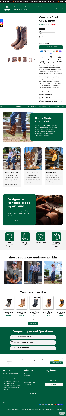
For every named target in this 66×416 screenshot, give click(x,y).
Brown (42, 29)
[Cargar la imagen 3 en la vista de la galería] (19, 59)
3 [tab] (33, 285)
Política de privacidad (39, 409)
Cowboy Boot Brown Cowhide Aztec (48, 312)
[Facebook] (1, 20)
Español (6, 405)
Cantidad (41, 36)
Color (40, 26)
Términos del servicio (50, 409)
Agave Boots (9, 409)
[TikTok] (1, 26)
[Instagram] (1, 23)
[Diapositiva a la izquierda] (4, 59)
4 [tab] (34, 285)
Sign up (53, 384)
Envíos (25, 373)
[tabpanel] (13, 272)
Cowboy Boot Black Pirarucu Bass (34, 312)
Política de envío (59, 409)
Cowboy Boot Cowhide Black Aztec (8, 312)
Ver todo (33, 323)
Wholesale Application (29, 382)
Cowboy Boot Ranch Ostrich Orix (21, 312)
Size (40, 31)
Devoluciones (27, 375)
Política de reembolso (29, 409)
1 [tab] (30, 285)
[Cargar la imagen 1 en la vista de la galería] (8, 59)
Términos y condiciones (30, 380)
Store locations (27, 384)
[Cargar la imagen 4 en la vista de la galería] (25, 59)
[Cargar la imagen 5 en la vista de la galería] (30, 59)
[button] (20, 6)
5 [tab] (35, 285)
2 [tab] (31, 285)
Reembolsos (27, 377)
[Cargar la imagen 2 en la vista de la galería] (14, 59)
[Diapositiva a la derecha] (34, 59)
